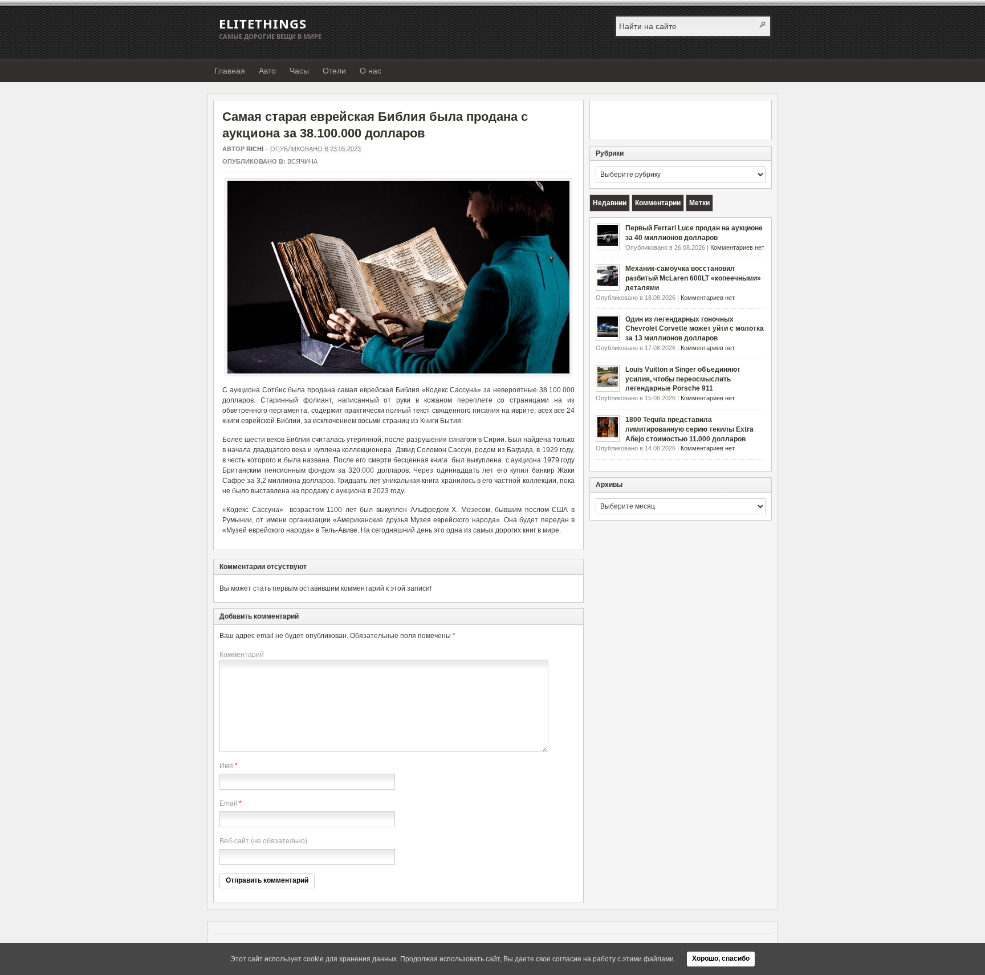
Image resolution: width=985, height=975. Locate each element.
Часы (299, 70)
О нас (370, 70)
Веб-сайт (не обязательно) (263, 841)
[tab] (609, 203)
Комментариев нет (737, 247)
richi (254, 148)
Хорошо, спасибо (721, 958)
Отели (334, 70)
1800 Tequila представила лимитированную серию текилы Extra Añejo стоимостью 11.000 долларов (689, 429)
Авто (267, 70)
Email (228, 803)
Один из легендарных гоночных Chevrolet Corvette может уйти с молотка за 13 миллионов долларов (694, 329)
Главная (229, 70)
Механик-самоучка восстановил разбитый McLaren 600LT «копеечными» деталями (693, 278)
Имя (226, 766)
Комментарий (241, 655)
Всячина (302, 161)
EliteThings (263, 23)
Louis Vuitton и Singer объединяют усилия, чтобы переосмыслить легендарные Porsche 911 (682, 379)
